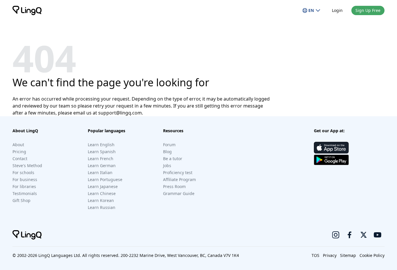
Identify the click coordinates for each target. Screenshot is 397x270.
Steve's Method (27, 165)
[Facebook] (350, 235)
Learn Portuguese (105, 179)
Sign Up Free (367, 10)
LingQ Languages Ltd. (59, 255)
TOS (315, 255)
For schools (23, 172)
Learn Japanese (103, 186)
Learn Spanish (102, 151)
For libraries (24, 186)
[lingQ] (27, 10)
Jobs (167, 165)
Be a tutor (172, 158)
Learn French (100, 158)
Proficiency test (177, 172)
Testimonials (24, 193)
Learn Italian (100, 172)
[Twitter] (364, 235)
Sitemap (348, 255)
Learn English (101, 144)
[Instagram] (336, 235)
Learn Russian (101, 207)
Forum (169, 144)
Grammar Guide (178, 193)
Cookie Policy (372, 255)
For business (24, 179)
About (18, 144)
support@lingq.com (120, 113)
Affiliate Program (179, 179)
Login (337, 10)
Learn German (102, 165)
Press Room (174, 186)
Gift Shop (21, 200)
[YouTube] (378, 235)
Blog (167, 151)
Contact (19, 158)
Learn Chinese (102, 193)
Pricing (19, 151)
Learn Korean (101, 200)
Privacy (330, 255)
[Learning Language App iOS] (331, 147)
